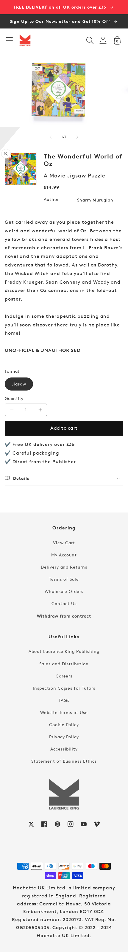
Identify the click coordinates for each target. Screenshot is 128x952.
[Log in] (103, 40)
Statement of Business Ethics (64, 761)
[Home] (25, 40)
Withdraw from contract (64, 615)
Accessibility (64, 748)
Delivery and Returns (64, 566)
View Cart (64, 542)
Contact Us (64, 603)
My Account (64, 554)
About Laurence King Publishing (64, 651)
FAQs (64, 700)
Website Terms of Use (64, 712)
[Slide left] (50, 137)
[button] (9, 40)
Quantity (14, 398)
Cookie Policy (64, 724)
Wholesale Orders (64, 591)
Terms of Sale (64, 579)
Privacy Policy (64, 736)
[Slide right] (77, 137)
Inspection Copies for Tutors (64, 688)
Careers (64, 675)
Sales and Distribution (63, 663)
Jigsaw (19, 383)
